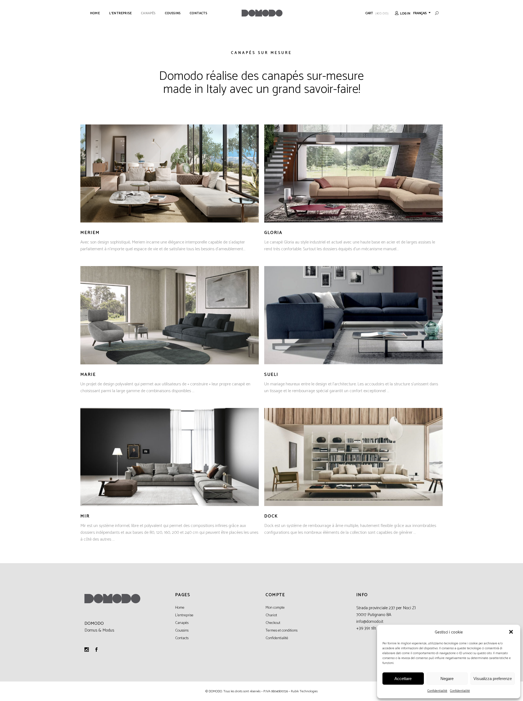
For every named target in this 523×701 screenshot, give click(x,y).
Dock (271, 516)
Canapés (181, 623)
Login (405, 13)
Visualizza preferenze (492, 678)
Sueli (271, 374)
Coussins (181, 630)
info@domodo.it (369, 621)
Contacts (181, 638)
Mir (85, 516)
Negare (447, 678)
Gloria (273, 232)
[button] (511, 632)
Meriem (90, 232)
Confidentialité (437, 690)
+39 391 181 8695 (370, 628)
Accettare (403, 678)
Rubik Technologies (304, 691)
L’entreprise (184, 615)
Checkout (273, 623)
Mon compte (275, 608)
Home (179, 608)
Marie (88, 374)
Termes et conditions (281, 630)
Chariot (271, 615)
